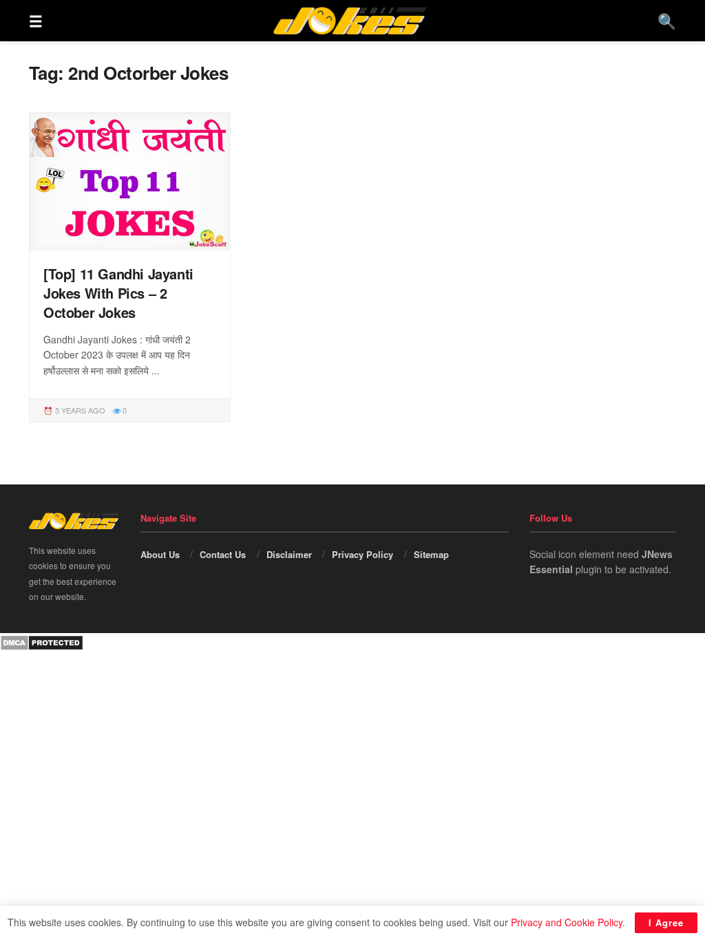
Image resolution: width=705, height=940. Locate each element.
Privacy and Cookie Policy (566, 922)
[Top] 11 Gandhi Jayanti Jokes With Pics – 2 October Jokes (118, 293)
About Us (160, 554)
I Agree (666, 922)
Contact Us (223, 554)
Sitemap (431, 554)
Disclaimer (289, 554)
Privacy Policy (362, 554)
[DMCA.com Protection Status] (41, 641)
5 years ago (79, 410)
